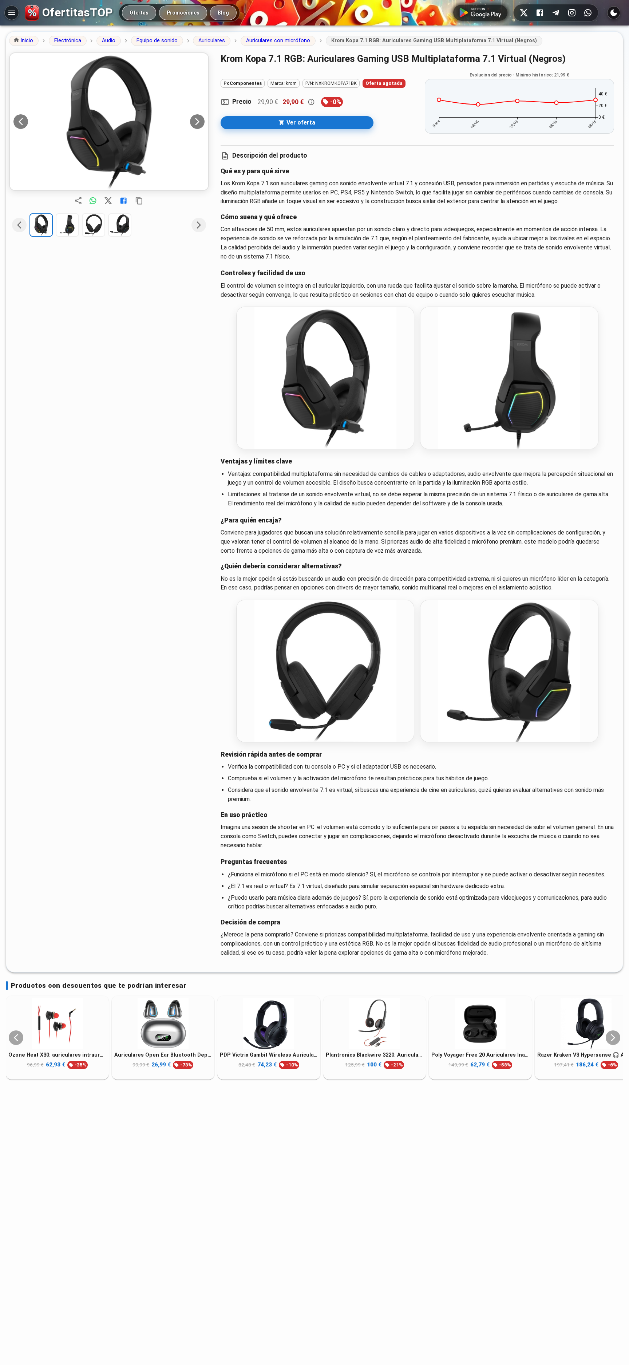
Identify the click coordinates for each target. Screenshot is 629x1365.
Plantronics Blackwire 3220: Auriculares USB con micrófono (375, 1055)
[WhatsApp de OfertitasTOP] (588, 12)
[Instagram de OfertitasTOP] (572, 12)
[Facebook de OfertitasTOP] (540, 12)
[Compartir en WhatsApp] (93, 201)
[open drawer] (11, 12)
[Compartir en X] (108, 201)
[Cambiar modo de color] (613, 12)
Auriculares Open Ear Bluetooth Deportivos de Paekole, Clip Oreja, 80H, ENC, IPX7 (163, 1055)
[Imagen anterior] (20, 121)
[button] (24, 41)
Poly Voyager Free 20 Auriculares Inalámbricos (480, 1055)
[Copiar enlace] (139, 201)
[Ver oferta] (109, 121)
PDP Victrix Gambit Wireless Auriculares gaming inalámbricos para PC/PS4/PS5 (269, 1055)
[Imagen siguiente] (197, 121)
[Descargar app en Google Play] (480, 13)
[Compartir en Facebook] (123, 201)
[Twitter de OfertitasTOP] (524, 12)
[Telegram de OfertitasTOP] (556, 12)
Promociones (183, 13)
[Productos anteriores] (16, 1037)
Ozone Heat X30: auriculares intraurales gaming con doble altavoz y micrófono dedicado (57, 1055)
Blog (223, 13)
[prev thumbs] (19, 225)
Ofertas (139, 13)
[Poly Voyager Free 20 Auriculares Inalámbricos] (480, 1023)
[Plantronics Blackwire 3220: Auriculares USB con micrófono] (375, 1023)
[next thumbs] (198, 225)
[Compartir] (78, 200)
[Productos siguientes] (613, 1037)
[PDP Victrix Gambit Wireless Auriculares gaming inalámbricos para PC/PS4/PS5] (269, 1023)
